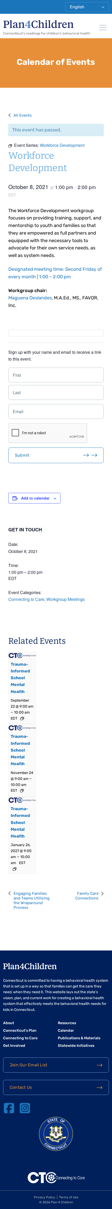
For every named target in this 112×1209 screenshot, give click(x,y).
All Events (23, 115)
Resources (67, 1023)
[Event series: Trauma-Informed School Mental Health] (22, 718)
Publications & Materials (79, 1038)
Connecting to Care (26, 599)
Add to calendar (35, 498)
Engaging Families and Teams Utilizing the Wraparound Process (31, 900)
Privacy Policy (44, 1197)
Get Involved (14, 1045)
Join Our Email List (28, 1064)
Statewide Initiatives (76, 1045)
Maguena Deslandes (30, 298)
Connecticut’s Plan (19, 1030)
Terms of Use (68, 1197)
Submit (22, 455)
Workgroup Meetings (65, 599)
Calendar (66, 1030)
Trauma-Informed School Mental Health (20, 678)
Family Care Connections (86, 896)
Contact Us (21, 1087)
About (8, 1023)
